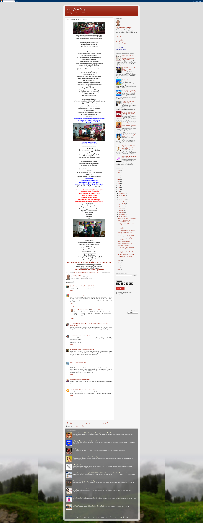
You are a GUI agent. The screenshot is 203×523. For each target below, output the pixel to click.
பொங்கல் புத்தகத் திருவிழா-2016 (126, 235)
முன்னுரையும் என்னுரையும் (124, 245)
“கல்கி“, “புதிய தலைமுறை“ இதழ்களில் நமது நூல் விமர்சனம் (128, 69)
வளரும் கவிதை (76, 9)
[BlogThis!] (104, 272)
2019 (119, 185)
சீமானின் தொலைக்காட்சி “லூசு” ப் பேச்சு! (128, 102)
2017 (119, 189)
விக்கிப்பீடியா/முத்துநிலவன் (122, 41)
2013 (119, 265)
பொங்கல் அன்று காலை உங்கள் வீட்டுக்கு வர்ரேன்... (129, 80)
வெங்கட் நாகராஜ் (74, 335)
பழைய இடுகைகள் (106, 423)
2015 (119, 260)
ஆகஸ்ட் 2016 (122, 201)
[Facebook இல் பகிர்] (107, 272)
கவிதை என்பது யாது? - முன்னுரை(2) (127, 218)
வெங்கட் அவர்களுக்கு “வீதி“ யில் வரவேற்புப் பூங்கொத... (126, 221)
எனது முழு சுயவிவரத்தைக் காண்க (124, 36)
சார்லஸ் (72, 362)
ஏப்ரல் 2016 (121, 210)
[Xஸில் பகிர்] (106, 272)
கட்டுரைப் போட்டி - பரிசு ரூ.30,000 (126, 254)
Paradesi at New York (75, 389)
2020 (119, 183)
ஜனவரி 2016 (122, 216)
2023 (119, 177)
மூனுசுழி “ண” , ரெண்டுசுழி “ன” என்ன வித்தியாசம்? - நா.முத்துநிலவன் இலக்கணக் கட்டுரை (94, 433)
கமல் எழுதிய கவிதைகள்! (78, 465)
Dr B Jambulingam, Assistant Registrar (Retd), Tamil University (87, 323)
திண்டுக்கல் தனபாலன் (75, 286)
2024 (119, 175)
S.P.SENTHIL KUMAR (75, 349)
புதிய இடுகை (70, 423)
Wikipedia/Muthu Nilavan (122, 43)
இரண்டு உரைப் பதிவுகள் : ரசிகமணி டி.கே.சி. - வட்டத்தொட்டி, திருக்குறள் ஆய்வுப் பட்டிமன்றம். (128, 57)
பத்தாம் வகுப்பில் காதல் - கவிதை (80, 449)
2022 (119, 179)
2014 (119, 263)
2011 (119, 269)
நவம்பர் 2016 (122, 195)
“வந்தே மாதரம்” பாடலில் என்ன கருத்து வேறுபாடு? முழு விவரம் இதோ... (89, 505)
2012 (119, 267)
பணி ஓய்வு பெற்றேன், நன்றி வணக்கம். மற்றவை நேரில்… (85, 441)
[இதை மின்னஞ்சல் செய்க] (103, 272)
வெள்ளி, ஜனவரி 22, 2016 (80, 362)
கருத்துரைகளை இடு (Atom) (80, 426)
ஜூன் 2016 (121, 206)
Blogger (121, 517)
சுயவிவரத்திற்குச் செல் (121, 40)
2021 (119, 181)
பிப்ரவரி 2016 (122, 214)
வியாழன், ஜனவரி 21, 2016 (87, 286)
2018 (119, 187)
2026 (119, 170)
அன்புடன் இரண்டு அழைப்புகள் (125, 243)
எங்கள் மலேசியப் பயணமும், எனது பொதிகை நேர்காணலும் (129, 91)
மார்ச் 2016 (121, 212)
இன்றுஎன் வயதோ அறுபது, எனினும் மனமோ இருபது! (85, 481)
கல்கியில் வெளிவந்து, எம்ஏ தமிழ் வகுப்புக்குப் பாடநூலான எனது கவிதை (129, 147)
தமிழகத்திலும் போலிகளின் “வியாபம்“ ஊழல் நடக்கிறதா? (126, 248)
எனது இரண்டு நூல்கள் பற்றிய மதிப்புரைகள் (125, 233)
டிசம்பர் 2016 (122, 193)
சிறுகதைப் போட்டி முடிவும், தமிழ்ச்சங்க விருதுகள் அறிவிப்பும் (86, 497)
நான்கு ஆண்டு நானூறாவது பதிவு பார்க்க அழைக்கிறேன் (128, 112)
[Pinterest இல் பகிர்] (109, 272)
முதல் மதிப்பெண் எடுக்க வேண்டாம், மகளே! (83, 489)
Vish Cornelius (74, 295)
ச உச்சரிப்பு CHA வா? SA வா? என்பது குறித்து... (129, 157)
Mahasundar (73, 379)
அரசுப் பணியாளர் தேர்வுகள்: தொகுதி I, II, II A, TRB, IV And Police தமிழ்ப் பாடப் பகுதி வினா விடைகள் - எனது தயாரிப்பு (100, 473)
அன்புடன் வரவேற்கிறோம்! (124, 241)
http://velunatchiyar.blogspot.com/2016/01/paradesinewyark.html (89, 262)
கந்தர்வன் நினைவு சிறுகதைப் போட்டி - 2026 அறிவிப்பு (85, 457)
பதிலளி (71, 290)
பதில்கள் (74, 306)
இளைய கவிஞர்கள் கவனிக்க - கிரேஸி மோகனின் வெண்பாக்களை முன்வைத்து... (129, 124)
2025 (119, 173)
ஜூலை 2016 (122, 204)
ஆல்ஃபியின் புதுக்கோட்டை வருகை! (126, 230)
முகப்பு (88, 423)
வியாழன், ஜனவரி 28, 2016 (88, 389)
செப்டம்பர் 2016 (122, 199)
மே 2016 (121, 208)
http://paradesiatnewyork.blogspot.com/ (89, 270)
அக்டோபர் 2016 (122, 197)
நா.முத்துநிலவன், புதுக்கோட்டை (81, 309)
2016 (119, 191)
